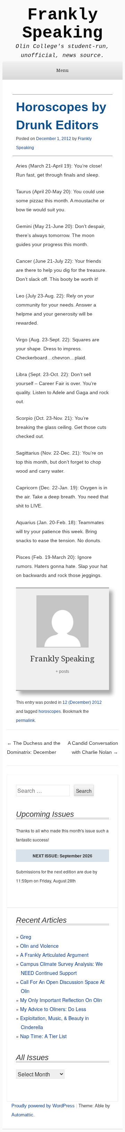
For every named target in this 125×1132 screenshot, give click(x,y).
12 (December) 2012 (82, 702)
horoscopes (50, 711)
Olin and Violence (39, 945)
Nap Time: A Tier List (43, 1036)
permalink (25, 720)
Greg (25, 936)
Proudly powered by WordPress (43, 1105)
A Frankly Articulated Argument (54, 954)
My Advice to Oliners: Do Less (53, 1008)
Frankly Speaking (62, 24)
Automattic (22, 1114)
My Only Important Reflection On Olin (61, 999)
